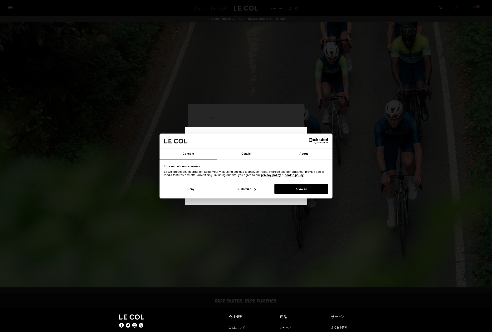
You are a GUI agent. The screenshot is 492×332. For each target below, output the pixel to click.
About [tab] (303, 153)
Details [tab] (246, 153)
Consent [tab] (188, 153)
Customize (244, 189)
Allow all (301, 189)
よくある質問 (339, 327)
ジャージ (285, 327)
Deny (190, 189)
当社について (237, 327)
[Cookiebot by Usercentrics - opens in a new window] (311, 141)
